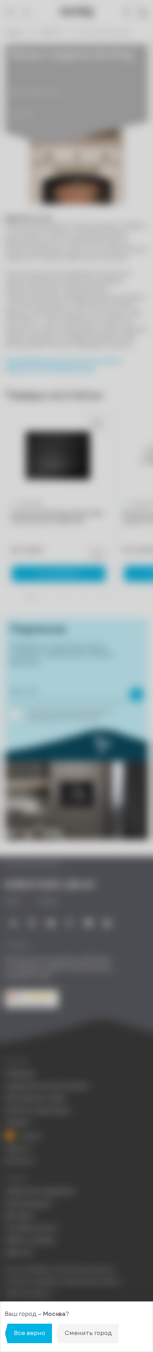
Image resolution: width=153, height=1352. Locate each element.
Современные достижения (46, 1086)
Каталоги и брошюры (37, 1111)
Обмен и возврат (30, 1240)
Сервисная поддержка (39, 1191)
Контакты (19, 1161)
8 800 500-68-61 (49, 884)
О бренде (20, 1074)
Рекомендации (28, 1204)
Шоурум (17, 1123)
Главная (14, 33)
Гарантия (18, 1252)
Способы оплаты (31, 1228)
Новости (50, 33)
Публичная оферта (28, 1293)
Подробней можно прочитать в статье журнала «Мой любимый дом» (63, 365)
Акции (30, 1136)
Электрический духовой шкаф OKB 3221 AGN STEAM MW (56, 517)
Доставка (19, 1216)
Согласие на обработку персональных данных (62, 1281)
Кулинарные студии (35, 1098)
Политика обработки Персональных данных (60, 1269)
